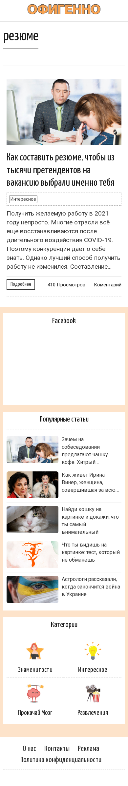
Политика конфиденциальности (60, 760)
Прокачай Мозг (35, 713)
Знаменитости (35, 670)
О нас (29, 749)
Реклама (88, 749)
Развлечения (92, 713)
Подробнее (21, 284)
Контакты (57, 749)
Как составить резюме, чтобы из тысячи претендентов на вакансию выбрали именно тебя (61, 170)
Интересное (23, 199)
